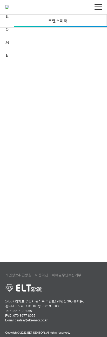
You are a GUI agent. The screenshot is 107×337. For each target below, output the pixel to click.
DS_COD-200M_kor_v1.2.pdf (78, 171)
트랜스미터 (58, 21)
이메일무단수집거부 (66, 275)
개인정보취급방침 (18, 275)
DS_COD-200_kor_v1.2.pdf (28, 171)
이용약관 (41, 275)
